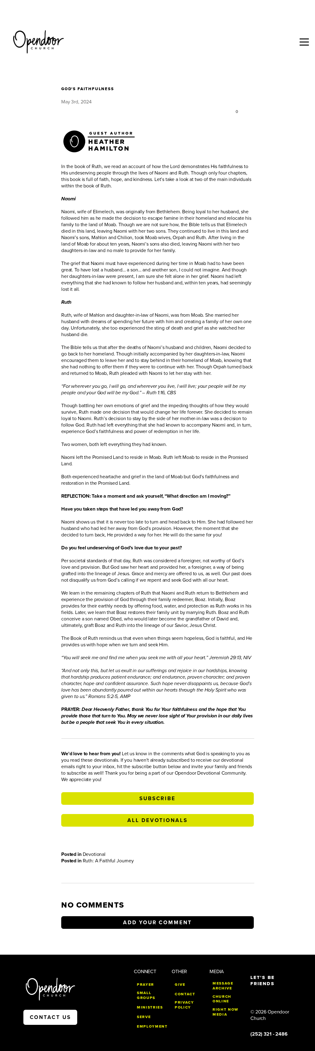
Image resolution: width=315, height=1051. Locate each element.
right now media (225, 1012)
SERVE (144, 1017)
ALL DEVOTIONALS (157, 820)
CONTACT (185, 994)
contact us (50, 1017)
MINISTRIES (150, 1007)
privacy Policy (184, 1004)
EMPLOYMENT (152, 1026)
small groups (146, 995)
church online (222, 999)
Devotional (94, 854)
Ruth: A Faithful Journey (108, 861)
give (180, 984)
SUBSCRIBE (157, 798)
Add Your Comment (157, 922)
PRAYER (145, 984)
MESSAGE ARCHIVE (223, 985)
